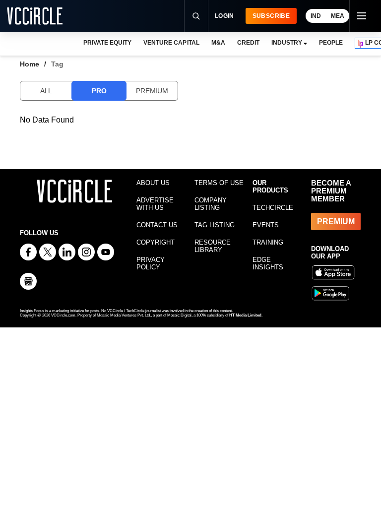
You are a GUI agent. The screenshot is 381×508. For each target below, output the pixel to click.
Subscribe (271, 15)
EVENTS (266, 225)
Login (224, 15)
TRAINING (268, 242)
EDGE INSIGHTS (268, 263)
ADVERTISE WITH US (155, 203)
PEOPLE (331, 43)
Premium (152, 91)
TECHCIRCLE (273, 207)
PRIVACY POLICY (150, 263)
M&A (218, 43)
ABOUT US (153, 183)
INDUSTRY (286, 43)
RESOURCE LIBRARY (212, 246)
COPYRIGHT (155, 242)
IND (316, 15)
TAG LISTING (214, 225)
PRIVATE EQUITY (107, 43)
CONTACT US (157, 225)
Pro (99, 91)
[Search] (196, 16)
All (46, 91)
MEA (337, 15)
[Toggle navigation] (361, 16)
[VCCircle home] (34, 16)
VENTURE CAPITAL (171, 43)
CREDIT (248, 43)
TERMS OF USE (219, 183)
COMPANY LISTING (210, 203)
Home (29, 64)
